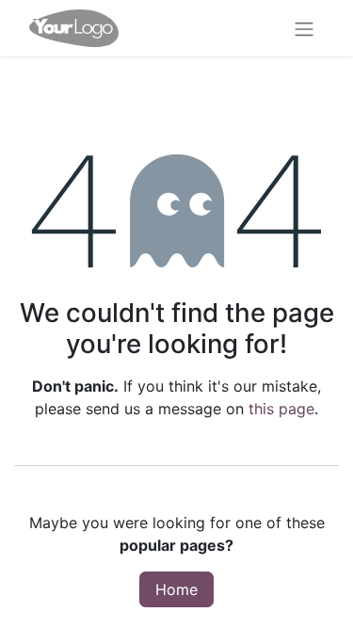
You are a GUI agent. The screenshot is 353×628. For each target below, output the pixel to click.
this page (281, 408)
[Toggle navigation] (304, 28)
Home (176, 589)
